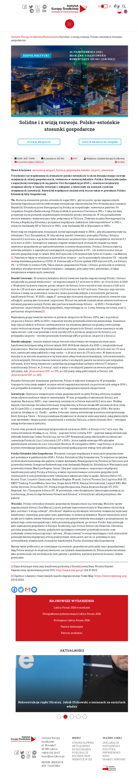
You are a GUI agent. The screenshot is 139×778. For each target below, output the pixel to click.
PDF (74, 158)
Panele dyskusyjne (72, 626)
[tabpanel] (72, 683)
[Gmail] (28, 590)
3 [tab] (72, 717)
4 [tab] (78, 717)
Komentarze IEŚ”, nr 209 (44, 371)
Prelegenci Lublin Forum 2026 (72, 620)
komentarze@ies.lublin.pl (30, 162)
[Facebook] (14, 590)
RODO (106, 756)
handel (85, 170)
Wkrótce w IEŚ (82, 759)
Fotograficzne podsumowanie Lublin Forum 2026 (72, 613)
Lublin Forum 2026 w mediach (72, 607)
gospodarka (73, 170)
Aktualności (81, 746)
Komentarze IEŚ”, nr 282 (26, 374)
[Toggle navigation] (69, 24)
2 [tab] (65, 717)
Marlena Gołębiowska (88, 55)
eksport (50, 170)
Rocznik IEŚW (81, 756)
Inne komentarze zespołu (100, 141)
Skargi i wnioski (114, 759)
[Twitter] (21, 590)
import (95, 170)
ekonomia (38, 170)
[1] (12, 257)
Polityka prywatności (112, 751)
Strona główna (83, 742)
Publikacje (80, 752)
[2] (43, 311)
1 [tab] (59, 717)
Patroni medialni (72, 633)
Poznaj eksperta (39, 141)
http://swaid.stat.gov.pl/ (70, 570)
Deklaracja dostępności (111, 744)
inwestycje (107, 170)
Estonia (60, 170)
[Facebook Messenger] (34, 590)
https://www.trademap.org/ (110, 576)
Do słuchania (81, 749)
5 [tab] (84, 717)
